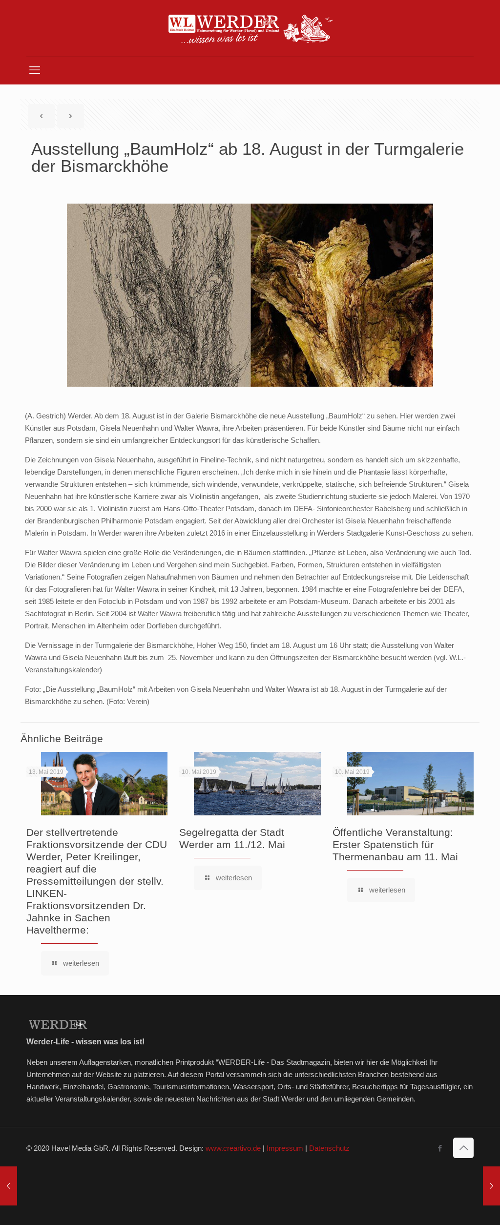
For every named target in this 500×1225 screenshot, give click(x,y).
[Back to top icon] (463, 1148)
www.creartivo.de (233, 1148)
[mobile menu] (34, 70)
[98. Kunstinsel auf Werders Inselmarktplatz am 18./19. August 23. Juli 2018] (491, 1185)
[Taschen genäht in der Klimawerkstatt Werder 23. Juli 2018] (8, 1185)
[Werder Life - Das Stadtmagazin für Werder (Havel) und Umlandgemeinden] (250, 28)
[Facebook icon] (439, 1148)
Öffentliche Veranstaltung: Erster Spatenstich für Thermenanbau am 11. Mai (395, 844)
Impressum (285, 1148)
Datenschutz (329, 1148)
